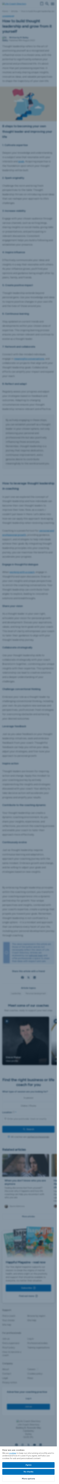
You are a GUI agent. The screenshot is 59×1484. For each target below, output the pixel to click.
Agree (28, 1465)
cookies (12, 1453)
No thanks (28, 1472)
